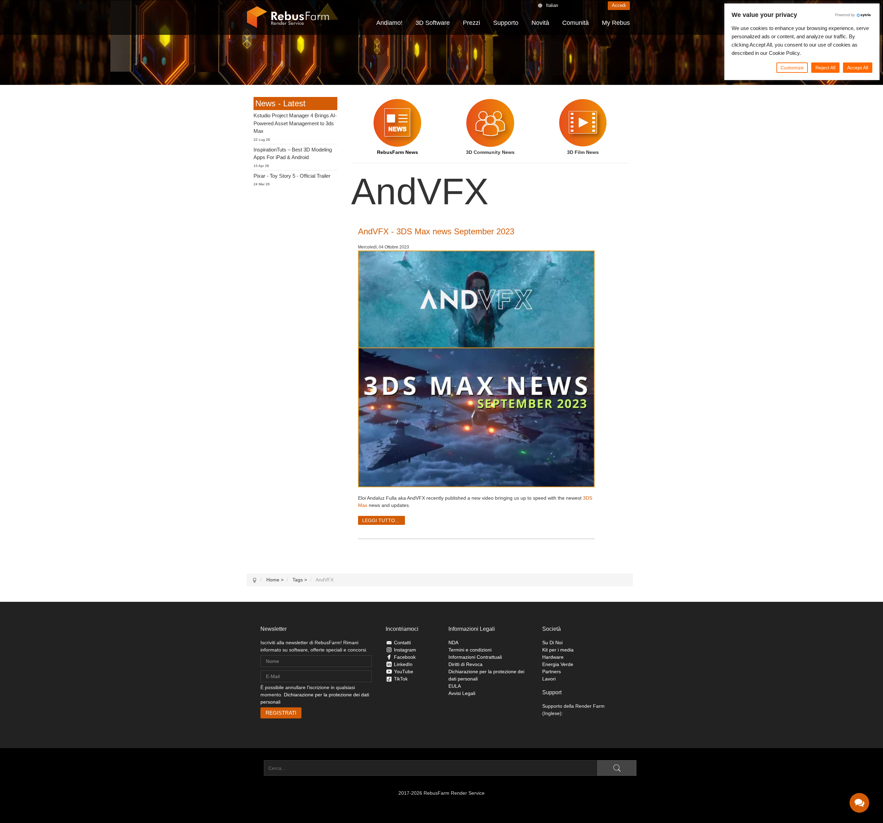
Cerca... (255, 768)
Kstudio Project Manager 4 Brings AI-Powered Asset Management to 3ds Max (295, 123)
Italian (552, 5)
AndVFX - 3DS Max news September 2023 (436, 231)
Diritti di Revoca (465, 664)
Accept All (857, 67)
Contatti (402, 642)
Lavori (549, 679)
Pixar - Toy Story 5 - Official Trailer (292, 176)
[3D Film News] (583, 123)
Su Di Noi (552, 642)
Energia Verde (557, 664)
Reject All (825, 67)
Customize (792, 67)
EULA (454, 686)
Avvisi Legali (461, 693)
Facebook (405, 657)
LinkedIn (403, 664)
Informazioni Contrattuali (475, 657)
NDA (453, 642)
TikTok (401, 679)
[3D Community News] (490, 123)
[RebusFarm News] (397, 123)
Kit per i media (558, 650)
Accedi (619, 5)
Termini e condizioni (470, 650)
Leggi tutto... (380, 520)
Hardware (553, 657)
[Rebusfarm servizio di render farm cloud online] (288, 17)
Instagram (405, 650)
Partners (551, 671)
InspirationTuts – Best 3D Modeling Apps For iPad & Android (293, 153)
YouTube (403, 671)
